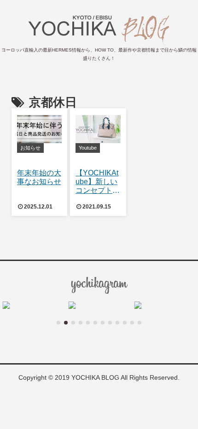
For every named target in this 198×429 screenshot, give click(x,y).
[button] (58, 323)
